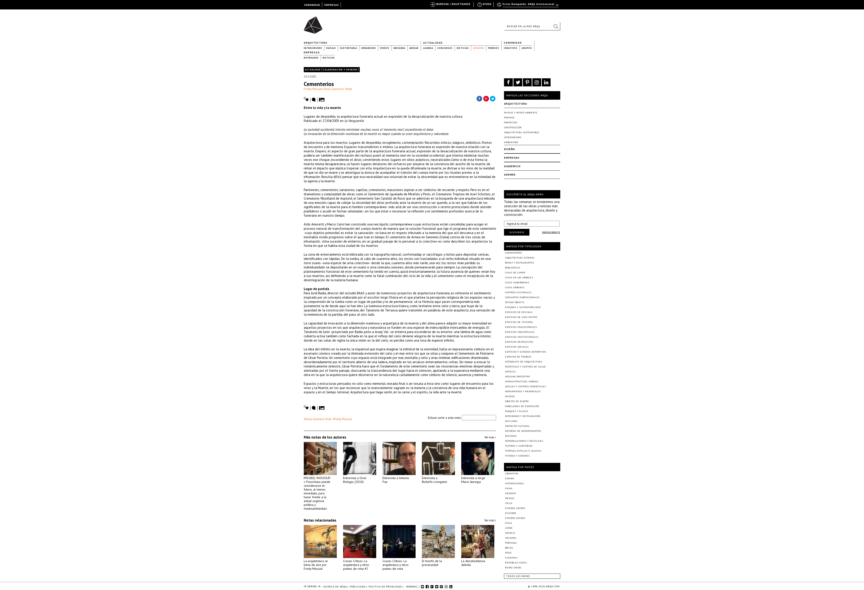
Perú (508, 552)
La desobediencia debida (473, 563)
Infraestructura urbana (521, 381)
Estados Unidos (515, 508)
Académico (512, 166)
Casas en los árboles (519, 277)
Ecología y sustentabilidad (523, 307)
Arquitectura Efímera (520, 257)
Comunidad (513, 42)
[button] (555, 26)
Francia (510, 532)
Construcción (513, 127)
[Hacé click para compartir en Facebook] (479, 98)
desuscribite (551, 232)
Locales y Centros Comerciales (525, 386)
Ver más (489, 437)
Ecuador (510, 513)
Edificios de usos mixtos (521, 317)
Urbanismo (368, 48)
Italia (509, 503)
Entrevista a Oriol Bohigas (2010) (354, 480)
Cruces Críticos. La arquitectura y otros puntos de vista (395, 565)
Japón (509, 528)
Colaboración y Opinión (340, 69)
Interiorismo (313, 48)
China (509, 488)
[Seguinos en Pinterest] (527, 82)
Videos (384, 48)
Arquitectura (315, 42)
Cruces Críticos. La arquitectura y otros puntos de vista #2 (356, 565)
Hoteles (510, 371)
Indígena (399, 48)
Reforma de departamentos (523, 431)
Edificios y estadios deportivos (525, 351)
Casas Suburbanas (517, 282)
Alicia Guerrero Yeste (338, 89)
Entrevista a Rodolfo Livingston (434, 480)
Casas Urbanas (514, 287)
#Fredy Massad (342, 419)
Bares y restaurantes (519, 262)
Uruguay (510, 493)
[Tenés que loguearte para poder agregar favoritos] (306, 99)
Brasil (509, 547)
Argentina (512, 473)
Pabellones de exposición (522, 406)
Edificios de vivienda (519, 322)
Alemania (511, 557)
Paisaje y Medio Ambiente (520, 112)
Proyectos (510, 122)
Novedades (311, 57)
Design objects (514, 302)
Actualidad (433, 42)
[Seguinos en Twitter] (517, 82)
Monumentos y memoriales (523, 391)
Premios (493, 48)
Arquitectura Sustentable (521, 132)
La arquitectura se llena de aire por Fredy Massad (316, 565)
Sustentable (348, 48)
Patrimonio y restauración (522, 416)
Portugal (511, 542)
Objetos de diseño (517, 401)
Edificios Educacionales (521, 327)
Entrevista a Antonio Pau (395, 480)
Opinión (478, 48)
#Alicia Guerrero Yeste (318, 419)
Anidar (413, 48)
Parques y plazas (516, 411)
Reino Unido (513, 567)
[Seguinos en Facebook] (508, 82)
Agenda (428, 48)
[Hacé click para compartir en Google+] (486, 98)
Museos (510, 396)
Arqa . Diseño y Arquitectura (314, 23)
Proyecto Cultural (517, 426)
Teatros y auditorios (519, 445)
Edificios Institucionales (521, 337)
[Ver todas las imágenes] (322, 98)
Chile (508, 523)
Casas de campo (515, 272)
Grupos (527, 48)
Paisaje (331, 48)
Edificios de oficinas (518, 312)
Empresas (312, 52)
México (509, 498)
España (509, 478)
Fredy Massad (313, 89)
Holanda (510, 537)
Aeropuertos (513, 252)
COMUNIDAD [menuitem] (312, 5)
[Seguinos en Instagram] (536, 82)
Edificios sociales (517, 346)
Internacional (514, 483)
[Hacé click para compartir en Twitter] (492, 98)
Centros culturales (518, 292)
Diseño (509, 149)
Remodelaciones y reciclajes (524, 440)
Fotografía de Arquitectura (523, 361)
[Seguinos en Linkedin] (546, 82)
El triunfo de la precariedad (432, 563)
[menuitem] (528, 6)
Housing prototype (517, 376)
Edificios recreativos (519, 341)
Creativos (511, 48)
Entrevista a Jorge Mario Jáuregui (473, 480)
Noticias (463, 48)
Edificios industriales (520, 332)
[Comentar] (313, 100)
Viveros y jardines (517, 455)
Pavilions (511, 421)
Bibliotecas (512, 267)
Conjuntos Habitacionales (522, 297)
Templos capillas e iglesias (523, 450)
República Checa (516, 562)
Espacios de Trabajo (518, 356)
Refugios (511, 436)
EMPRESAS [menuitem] (331, 5)
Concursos (445, 48)
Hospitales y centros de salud (525, 366)
